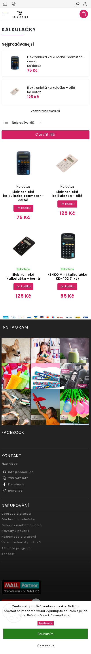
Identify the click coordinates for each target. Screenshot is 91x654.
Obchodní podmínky (18, 519)
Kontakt (8, 554)
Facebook (16, 484)
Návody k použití (15, 531)
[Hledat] (77, 4)
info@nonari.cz (20, 472)
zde (67, 615)
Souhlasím (45, 634)
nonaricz (15, 490)
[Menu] (5, 13)
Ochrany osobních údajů (22, 525)
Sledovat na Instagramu (27, 419)
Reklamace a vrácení (19, 537)
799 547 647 (18, 478)
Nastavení (45, 623)
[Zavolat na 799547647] (14, 4)
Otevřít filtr (45, 134)
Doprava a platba (16, 514)
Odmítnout (45, 646)
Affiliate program (16, 548)
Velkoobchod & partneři (21, 542)
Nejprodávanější (23, 122)
